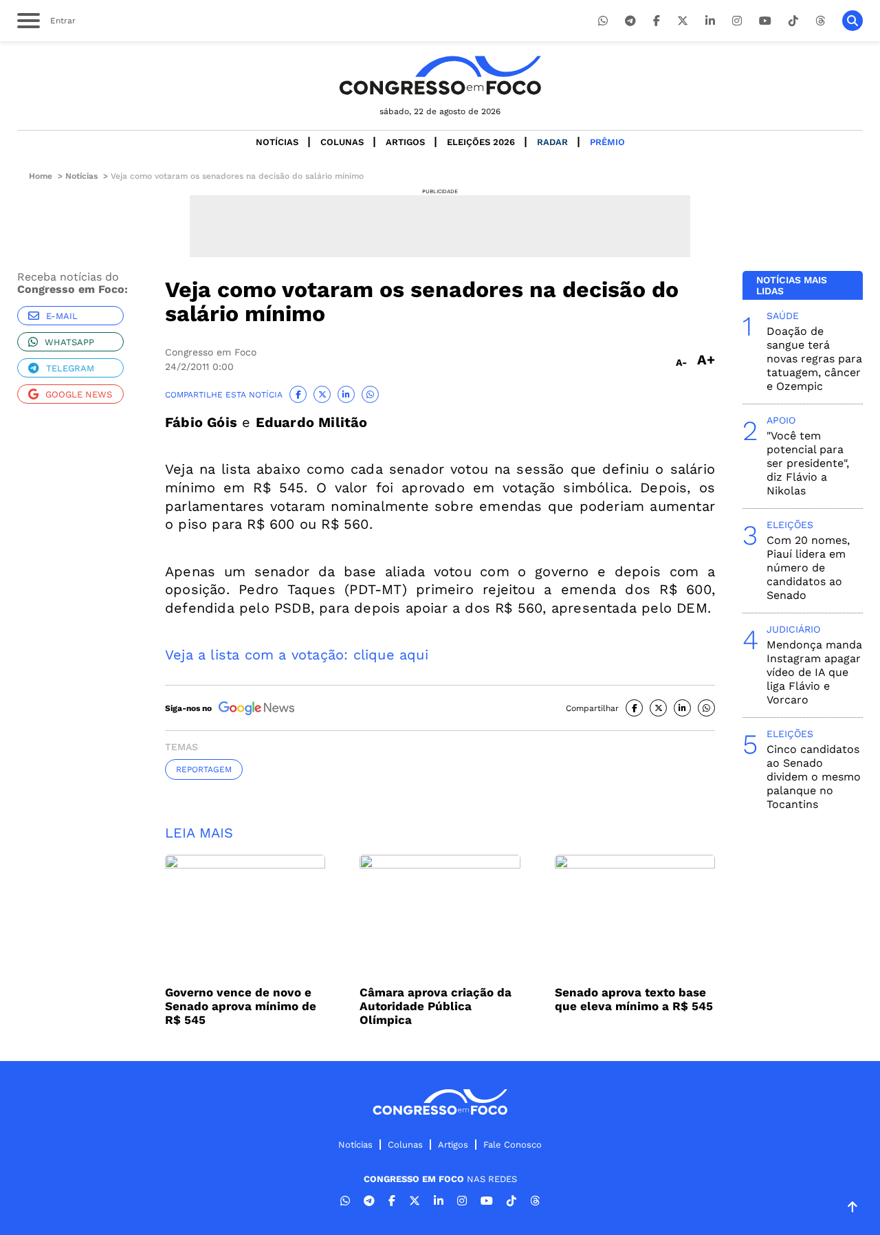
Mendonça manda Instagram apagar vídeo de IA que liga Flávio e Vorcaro (814, 672)
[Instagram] (737, 21)
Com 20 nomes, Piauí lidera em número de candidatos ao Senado (808, 568)
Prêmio (607, 142)
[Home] (440, 75)
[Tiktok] (793, 21)
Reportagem (204, 769)
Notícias (277, 142)
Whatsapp (69, 342)
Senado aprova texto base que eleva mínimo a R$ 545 (634, 999)
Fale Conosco (512, 1144)
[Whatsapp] (603, 21)
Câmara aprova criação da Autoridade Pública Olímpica (436, 1006)
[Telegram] (630, 21)
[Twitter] (682, 21)
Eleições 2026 (481, 142)
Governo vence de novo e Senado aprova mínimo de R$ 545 (240, 1006)
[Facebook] (656, 21)
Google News (78, 394)
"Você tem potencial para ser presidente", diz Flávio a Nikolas (808, 463)
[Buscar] (852, 20)
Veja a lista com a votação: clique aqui (296, 654)
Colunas (342, 142)
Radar (552, 142)
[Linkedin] (710, 21)
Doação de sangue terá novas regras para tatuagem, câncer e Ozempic (814, 359)
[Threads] (820, 21)
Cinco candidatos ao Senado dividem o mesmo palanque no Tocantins (814, 777)
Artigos (405, 142)
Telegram (70, 368)
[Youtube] (765, 21)
